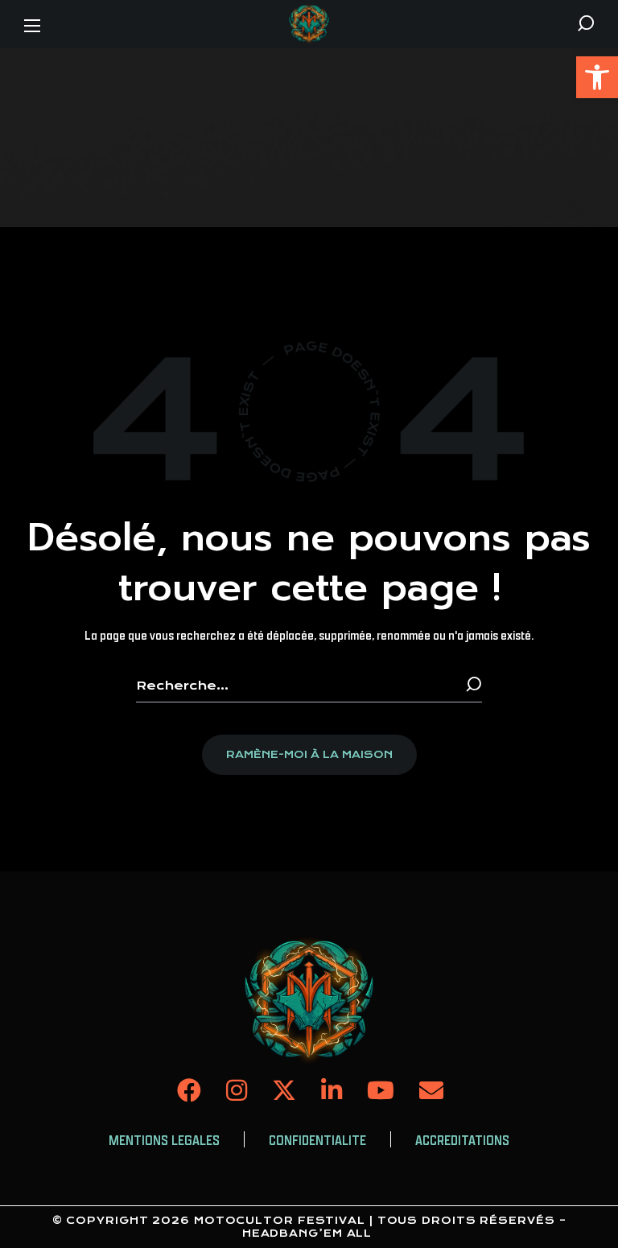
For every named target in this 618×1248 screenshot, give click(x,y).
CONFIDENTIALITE (317, 1140)
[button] (597, 77)
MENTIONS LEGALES (164, 1140)
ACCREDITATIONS (462, 1140)
